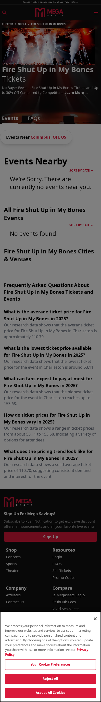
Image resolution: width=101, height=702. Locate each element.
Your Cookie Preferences (50, 664)
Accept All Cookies (50, 692)
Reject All (50, 678)
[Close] (95, 618)
